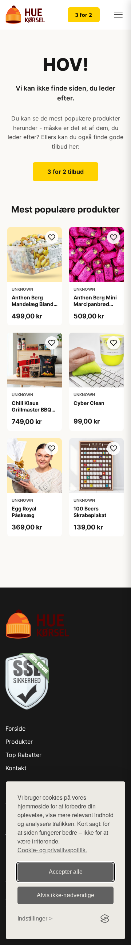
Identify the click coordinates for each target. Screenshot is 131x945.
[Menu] (118, 14)
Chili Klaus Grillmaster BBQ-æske (33, 409)
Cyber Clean (89, 403)
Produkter (19, 741)
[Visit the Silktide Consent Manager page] (105, 918)
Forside (15, 728)
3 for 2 (83, 15)
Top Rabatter (23, 754)
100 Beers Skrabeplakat (90, 511)
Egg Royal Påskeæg (24, 511)
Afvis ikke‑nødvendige (65, 895)
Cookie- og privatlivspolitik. (52, 850)
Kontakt (16, 768)
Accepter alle (66, 872)
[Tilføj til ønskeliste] (51, 237)
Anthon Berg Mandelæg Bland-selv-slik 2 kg (34, 304)
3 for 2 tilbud (65, 171)
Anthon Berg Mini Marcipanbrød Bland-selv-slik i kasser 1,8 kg (95, 307)
